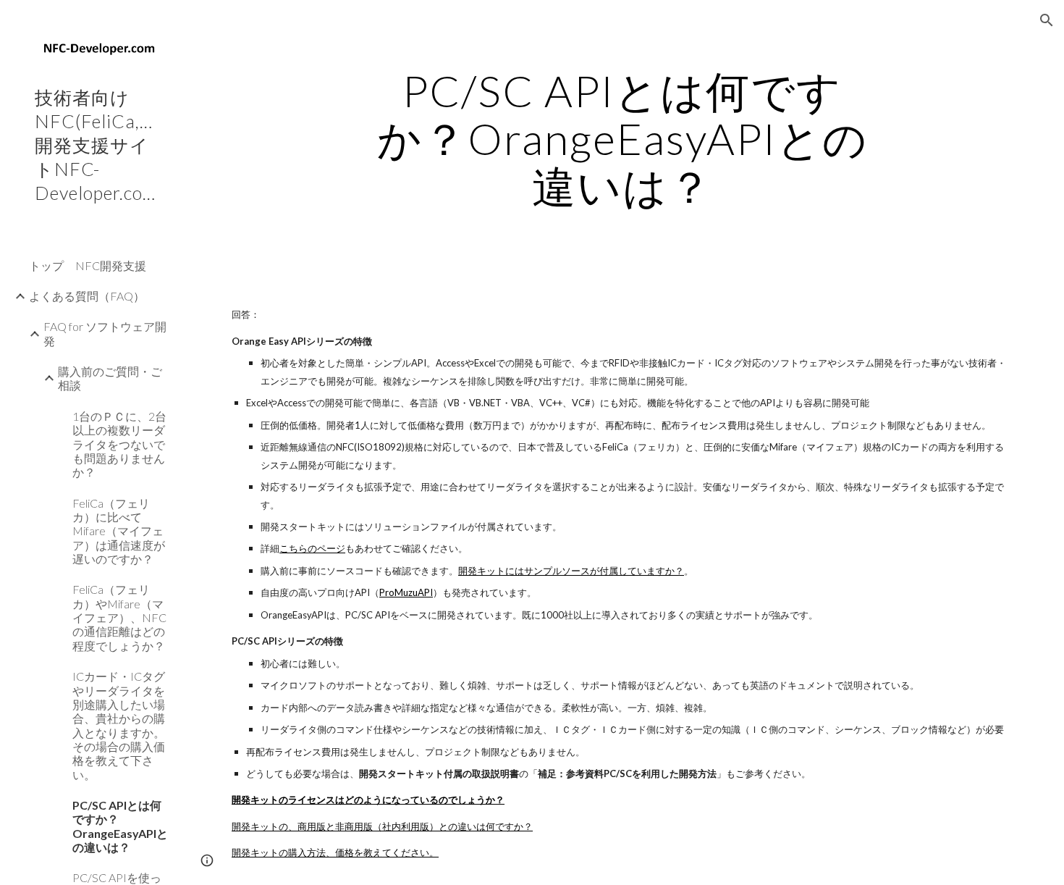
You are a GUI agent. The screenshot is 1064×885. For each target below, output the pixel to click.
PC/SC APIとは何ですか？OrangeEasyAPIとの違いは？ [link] (120, 826)
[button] (1046, 20)
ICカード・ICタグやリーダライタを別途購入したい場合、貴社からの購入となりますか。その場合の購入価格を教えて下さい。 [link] (118, 725)
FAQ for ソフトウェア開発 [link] (104, 333)
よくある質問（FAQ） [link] (87, 296)
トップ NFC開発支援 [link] (87, 265)
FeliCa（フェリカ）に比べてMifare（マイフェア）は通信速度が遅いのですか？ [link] (118, 531)
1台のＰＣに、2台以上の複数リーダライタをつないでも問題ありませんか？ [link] (119, 444)
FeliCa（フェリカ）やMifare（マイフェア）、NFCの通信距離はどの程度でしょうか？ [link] (119, 617)
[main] (622, 138)
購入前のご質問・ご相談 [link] (110, 378)
